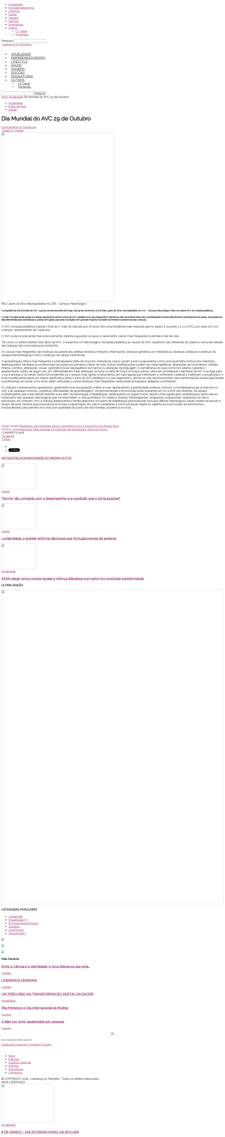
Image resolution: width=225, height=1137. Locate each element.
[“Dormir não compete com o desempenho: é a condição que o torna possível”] (18, 488)
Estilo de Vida (17, 106)
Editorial (13, 1059)
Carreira (15, 916)
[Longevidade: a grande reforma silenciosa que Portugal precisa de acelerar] (18, 528)
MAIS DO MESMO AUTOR (54, 458)
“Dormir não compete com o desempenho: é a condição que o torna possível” (60, 498)
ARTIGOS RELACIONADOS (19, 458)
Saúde (12, 14)
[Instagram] (18, 56)
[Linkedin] (22, 56)
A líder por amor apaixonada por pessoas (32, 1021)
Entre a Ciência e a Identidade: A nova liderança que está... (45, 966)
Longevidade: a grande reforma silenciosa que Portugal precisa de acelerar (58, 538)
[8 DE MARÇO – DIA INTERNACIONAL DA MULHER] (27, 1121)
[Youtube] (26, 56)
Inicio (4, 97)
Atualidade (15, 4)
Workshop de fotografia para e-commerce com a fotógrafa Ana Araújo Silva (69, 426)
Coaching (16, 930)
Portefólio (21, 34)
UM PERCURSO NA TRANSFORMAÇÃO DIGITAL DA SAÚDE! (47, 994)
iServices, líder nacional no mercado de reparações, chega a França (63, 429)
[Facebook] (15, 56)
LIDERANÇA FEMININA (19, 980)
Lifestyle (14, 11)
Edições (13, 21)
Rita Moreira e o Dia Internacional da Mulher (35, 1008)
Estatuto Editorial (19, 1062)
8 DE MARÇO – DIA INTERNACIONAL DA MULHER (40, 1132)
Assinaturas (15, 24)
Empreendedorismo (21, 8)
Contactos (15, 1072)
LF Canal (21, 31)
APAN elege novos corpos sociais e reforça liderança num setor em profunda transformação (72, 578)
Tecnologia (17, 933)
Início (11, 1056)
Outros (12, 28)
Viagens (13, 18)
